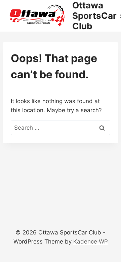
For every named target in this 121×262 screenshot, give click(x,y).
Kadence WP (90, 241)
